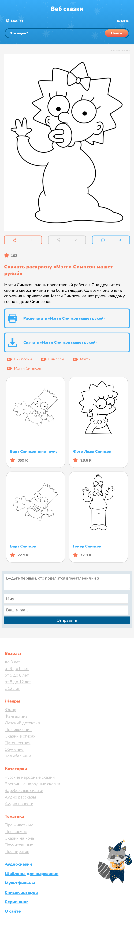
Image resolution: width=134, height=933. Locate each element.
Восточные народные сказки (32, 784)
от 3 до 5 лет (17, 668)
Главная (17, 21)
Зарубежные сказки (24, 790)
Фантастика (16, 716)
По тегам (122, 21)
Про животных (19, 825)
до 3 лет (12, 662)
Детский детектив (22, 723)
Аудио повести (19, 804)
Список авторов (21, 892)
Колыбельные (18, 756)
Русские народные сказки (30, 777)
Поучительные (19, 845)
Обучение (14, 749)
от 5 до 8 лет (17, 675)
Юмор (10, 709)
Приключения (18, 729)
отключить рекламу (120, 50)
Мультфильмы (20, 883)
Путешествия (17, 743)
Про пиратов (17, 851)
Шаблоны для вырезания (31, 873)
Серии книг (16, 902)
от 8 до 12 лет (18, 682)
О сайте (13, 911)
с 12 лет (12, 688)
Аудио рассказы (20, 797)
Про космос (16, 831)
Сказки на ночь (19, 838)
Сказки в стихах (20, 736)
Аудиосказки (18, 864)
